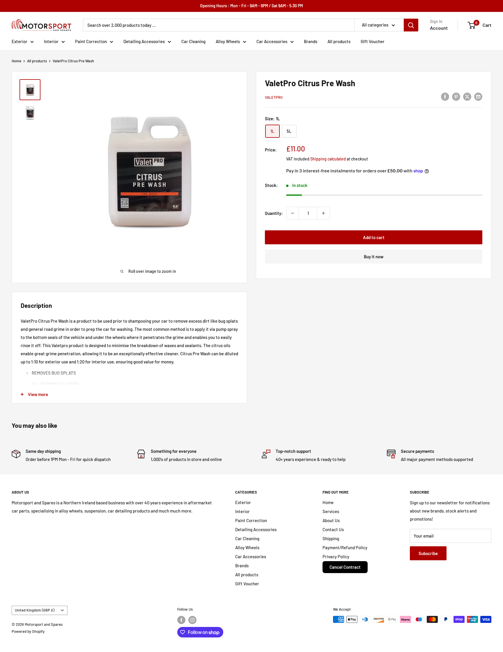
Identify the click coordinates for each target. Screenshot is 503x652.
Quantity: (274, 213)
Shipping (331, 538)
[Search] (411, 25)
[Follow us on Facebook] (181, 620)
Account (439, 28)
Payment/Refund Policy (345, 547)
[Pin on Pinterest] (456, 96)
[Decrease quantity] (292, 213)
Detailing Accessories (144, 41)
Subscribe (428, 553)
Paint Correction (91, 41)
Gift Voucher (373, 41)
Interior (51, 41)
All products (338, 41)
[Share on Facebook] (445, 96)
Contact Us (333, 529)
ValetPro (274, 97)
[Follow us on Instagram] (192, 620)
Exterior (19, 41)
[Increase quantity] (323, 213)
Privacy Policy (336, 556)
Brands (310, 41)
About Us (331, 520)
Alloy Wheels (228, 41)
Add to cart (374, 237)
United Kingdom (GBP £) (34, 610)
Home (16, 61)
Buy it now (373, 256)
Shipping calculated (328, 158)
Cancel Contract (345, 567)
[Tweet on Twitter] (467, 96)
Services (331, 511)
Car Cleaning (193, 41)
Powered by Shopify (28, 631)
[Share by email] (478, 96)
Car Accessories (271, 41)
